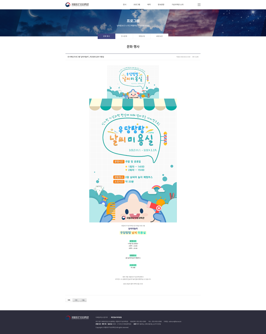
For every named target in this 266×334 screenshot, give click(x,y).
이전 (76, 300)
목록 (69, 300)
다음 (83, 300)
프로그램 (137, 5)
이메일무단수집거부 (102, 317)
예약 (149, 5)
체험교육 (142, 36)
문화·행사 (106, 36)
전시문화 (124, 36)
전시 (124, 5)
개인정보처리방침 (116, 317)
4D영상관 (159, 36)
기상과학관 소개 (177, 5)
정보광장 (161, 5)
